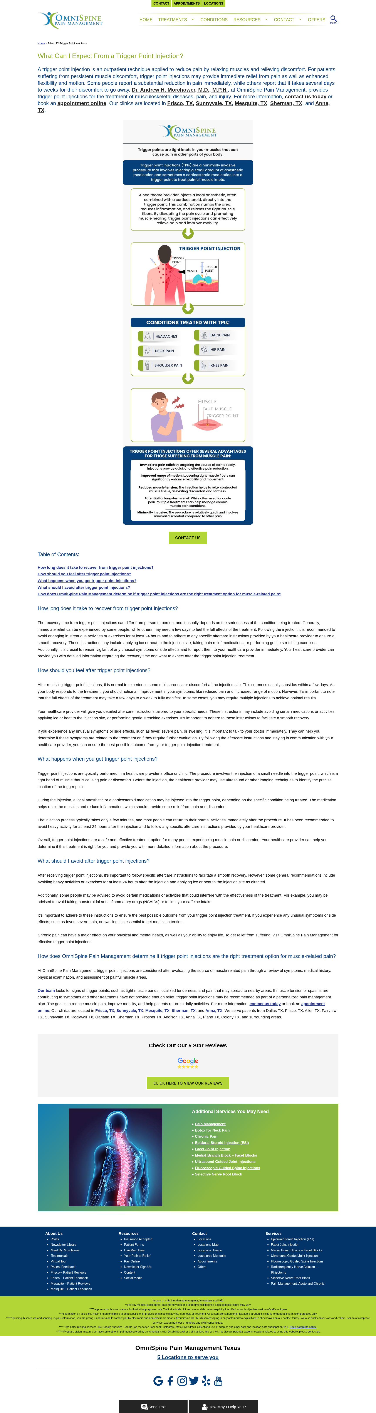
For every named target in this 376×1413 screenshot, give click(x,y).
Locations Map (208, 1244)
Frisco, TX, (180, 103)
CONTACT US (188, 538)
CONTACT (284, 19)
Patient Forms (134, 1244)
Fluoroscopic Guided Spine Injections (227, 1168)
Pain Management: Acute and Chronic (298, 1283)
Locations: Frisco (210, 1250)
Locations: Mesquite (212, 1255)
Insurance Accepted (138, 1239)
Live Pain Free (134, 1250)
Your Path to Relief (137, 1255)
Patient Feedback (63, 1267)
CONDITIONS (214, 19)
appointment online (81, 103)
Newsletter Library (64, 1244)
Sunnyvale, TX (214, 103)
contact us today (305, 96)
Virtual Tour (59, 1261)
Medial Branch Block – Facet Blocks (226, 1155)
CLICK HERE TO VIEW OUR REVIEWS (188, 1083)
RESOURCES (246, 19)
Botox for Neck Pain (212, 1130)
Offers (202, 1267)
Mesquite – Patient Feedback (71, 1289)
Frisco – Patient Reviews (68, 1272)
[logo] (70, 20)
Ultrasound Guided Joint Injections (225, 1162)
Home (41, 43)
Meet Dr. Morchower (65, 1250)
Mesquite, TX (251, 103)
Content (129, 1272)
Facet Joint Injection (212, 1149)
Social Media (133, 1278)
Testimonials (59, 1255)
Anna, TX (213, 1010)
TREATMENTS (172, 19)
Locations (204, 1239)
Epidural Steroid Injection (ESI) (222, 1143)
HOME (146, 19)
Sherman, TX (286, 103)
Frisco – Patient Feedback (69, 1278)
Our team (47, 990)
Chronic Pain (206, 1136)
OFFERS (316, 19)
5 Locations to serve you (188, 1357)
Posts (55, 1239)
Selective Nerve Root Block (218, 1174)
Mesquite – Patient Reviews (70, 1283)
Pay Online (132, 1261)
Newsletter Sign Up (137, 1267)
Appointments (207, 1261)
